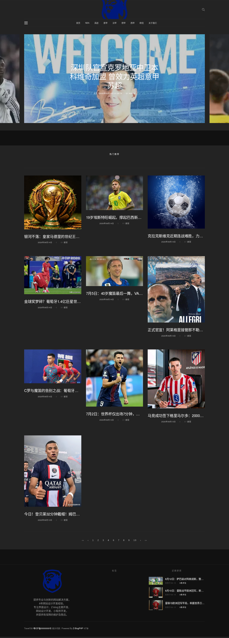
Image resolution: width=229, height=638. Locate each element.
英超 (96, 22)
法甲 (114, 22)
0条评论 (183, 583)
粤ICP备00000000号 (42, 628)
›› (146, 540)
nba (87, 22)
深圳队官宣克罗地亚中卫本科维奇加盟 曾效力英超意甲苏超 (114, 76)
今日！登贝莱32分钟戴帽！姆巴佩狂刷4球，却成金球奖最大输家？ (78, 514)
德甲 (124, 22)
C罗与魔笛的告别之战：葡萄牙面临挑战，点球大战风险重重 (73, 390)
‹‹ (83, 540)
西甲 (133, 22)
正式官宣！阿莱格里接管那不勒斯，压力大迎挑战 (188, 329)
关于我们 (153, 22)
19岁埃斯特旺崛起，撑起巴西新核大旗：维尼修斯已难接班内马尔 (139, 217)
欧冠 (142, 22)
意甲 (105, 22)
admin (132, 93)
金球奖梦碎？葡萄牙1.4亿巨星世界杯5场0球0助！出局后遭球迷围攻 (79, 301)
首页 (78, 22)
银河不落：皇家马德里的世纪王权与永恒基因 (61, 236)
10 (135, 540)
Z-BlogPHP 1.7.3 (80, 628)
